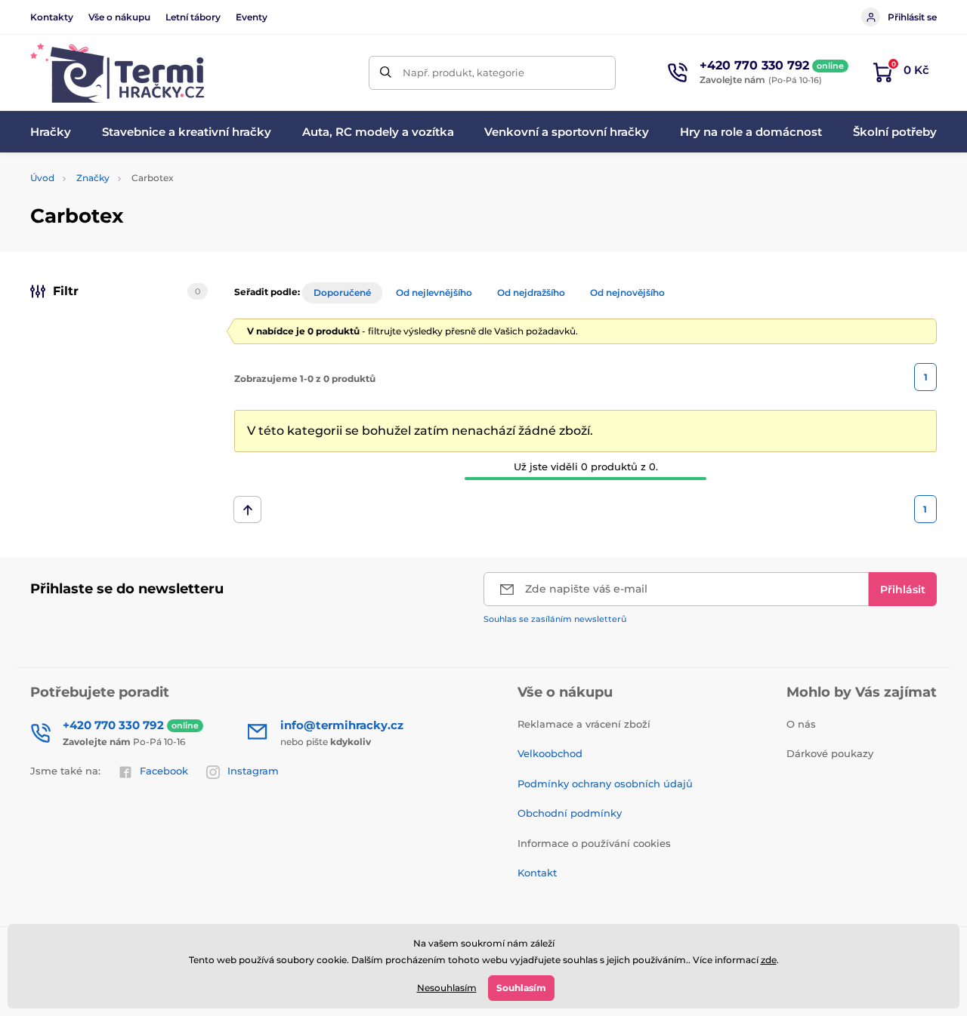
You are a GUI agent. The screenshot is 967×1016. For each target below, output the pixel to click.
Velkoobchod (549, 753)
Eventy (251, 17)
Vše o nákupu (119, 17)
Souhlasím (521, 987)
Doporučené (342, 292)
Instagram (253, 771)
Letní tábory (193, 17)
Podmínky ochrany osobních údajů (605, 783)
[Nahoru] (247, 509)
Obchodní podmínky (569, 813)
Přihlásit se (912, 17)
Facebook (164, 771)
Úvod (42, 177)
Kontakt (537, 873)
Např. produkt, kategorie (463, 72)
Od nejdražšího (531, 292)
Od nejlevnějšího (434, 292)
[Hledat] (386, 73)
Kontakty (51, 17)
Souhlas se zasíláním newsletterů (555, 619)
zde (769, 959)
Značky (93, 177)
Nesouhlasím (447, 987)
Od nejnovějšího (627, 292)
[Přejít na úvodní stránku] (117, 73)
